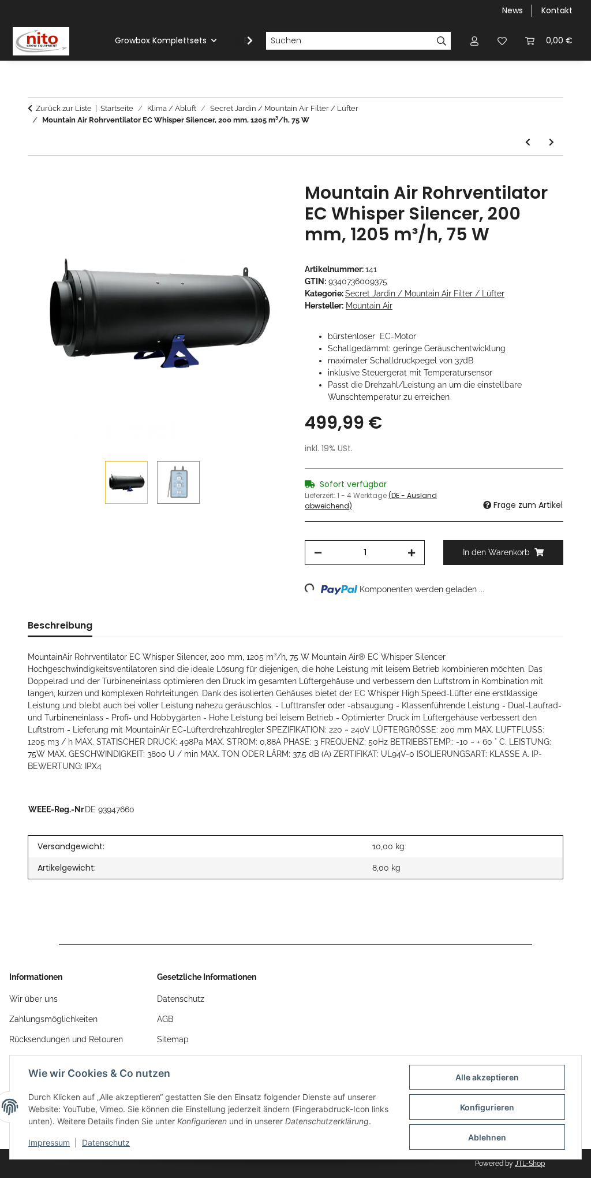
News (512, 10)
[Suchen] (441, 41)
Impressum (49, 1142)
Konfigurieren (487, 1107)
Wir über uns (33, 999)
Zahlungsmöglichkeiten (53, 1019)
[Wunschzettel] (502, 41)
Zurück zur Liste (64, 108)
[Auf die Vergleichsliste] (232, 204)
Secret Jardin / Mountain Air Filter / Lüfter (424, 293)
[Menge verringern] (318, 552)
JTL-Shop (530, 1164)
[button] (474, 41)
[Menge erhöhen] (411, 552)
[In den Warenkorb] (37, 176)
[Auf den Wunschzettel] (262, 204)
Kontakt (557, 10)
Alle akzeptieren (487, 1077)
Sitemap (173, 1039)
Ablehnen (487, 1137)
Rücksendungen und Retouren (66, 1039)
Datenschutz (106, 1142)
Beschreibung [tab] (60, 625)
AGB (165, 1019)
